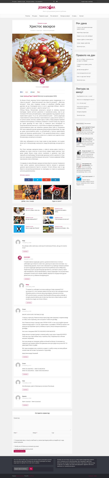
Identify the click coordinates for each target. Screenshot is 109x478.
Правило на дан (21, 1)
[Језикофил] (46, 7)
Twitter (95, 476)
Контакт (81, 16)
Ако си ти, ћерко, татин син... (33, 210)
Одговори (25, 251)
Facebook (91, 476)
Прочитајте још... (81, 46)
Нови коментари (87, 123)
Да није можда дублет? (31, 219)
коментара (39, 30)
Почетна (27, 16)
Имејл (35, 433)
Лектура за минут (30, 1)
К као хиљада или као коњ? (62, 219)
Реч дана (14, 1)
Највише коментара (80, 123)
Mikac (27, 284)
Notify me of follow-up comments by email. (27, 446)
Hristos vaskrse (25, 175)
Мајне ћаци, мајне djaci (83, 32)
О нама (74, 16)
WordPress (31, 476)
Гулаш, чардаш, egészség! (83, 43)
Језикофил (51, 30)
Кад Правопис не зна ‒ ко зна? (84, 96)
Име (15, 433)
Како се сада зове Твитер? (32, 228)
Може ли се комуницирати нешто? (85, 99)
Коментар (17, 418)
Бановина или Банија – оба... (62, 228)
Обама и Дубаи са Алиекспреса (85, 39)
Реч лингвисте (39, 1)
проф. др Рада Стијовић (31, 96)
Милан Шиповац (20, 476)
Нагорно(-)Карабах (81, 111)
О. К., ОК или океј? (81, 103)
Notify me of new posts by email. (24, 449)
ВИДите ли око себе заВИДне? (85, 36)
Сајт (53, 433)
